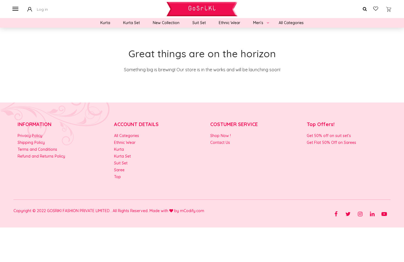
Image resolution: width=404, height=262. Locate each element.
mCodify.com (192, 210)
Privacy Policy (30, 135)
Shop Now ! (220, 135)
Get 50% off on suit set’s (329, 135)
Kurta (105, 22)
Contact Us (220, 142)
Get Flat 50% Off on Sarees (331, 142)
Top (117, 176)
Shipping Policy (31, 142)
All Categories (291, 22)
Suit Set (199, 22)
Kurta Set (131, 22)
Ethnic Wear (229, 22)
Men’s (258, 22)
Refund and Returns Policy (41, 156)
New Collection (166, 22)
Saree (119, 169)
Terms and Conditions (37, 149)
